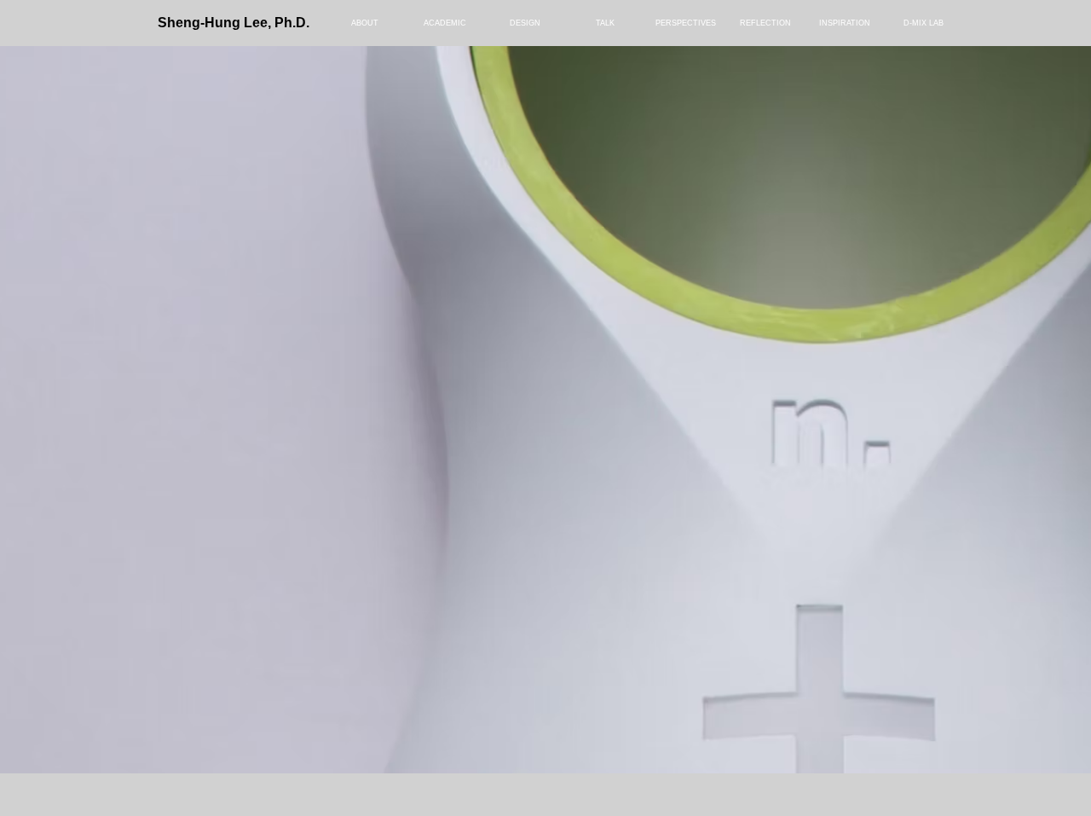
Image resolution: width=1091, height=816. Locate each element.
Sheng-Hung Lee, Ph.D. (233, 22)
